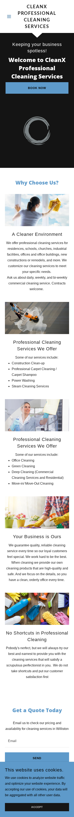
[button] (10, 16)
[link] (37, 16)
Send (37, 758)
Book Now (37, 88)
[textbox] (37, 740)
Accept (37, 807)
